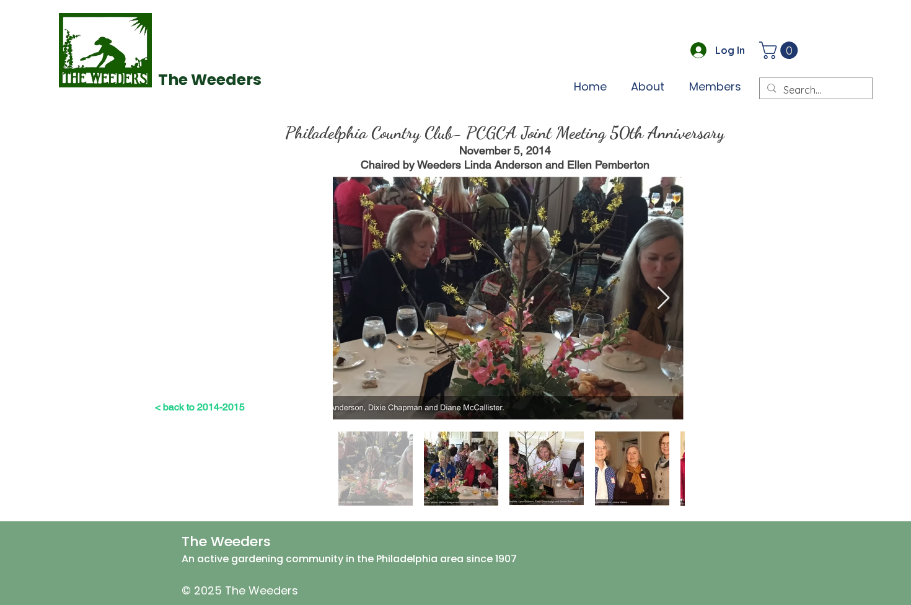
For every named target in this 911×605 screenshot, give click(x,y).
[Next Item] (663, 298)
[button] (780, 50)
